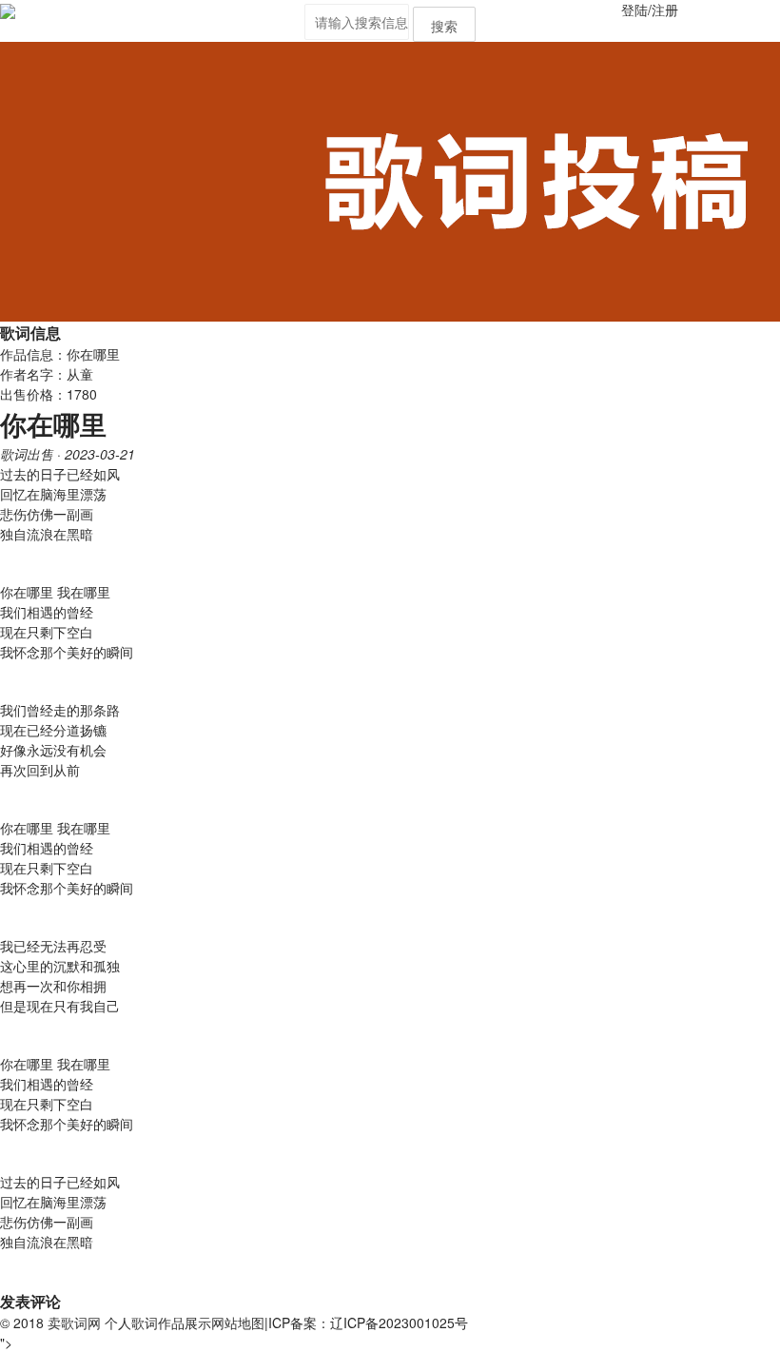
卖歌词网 (74, 1322)
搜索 (444, 25)
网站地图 (237, 1322)
